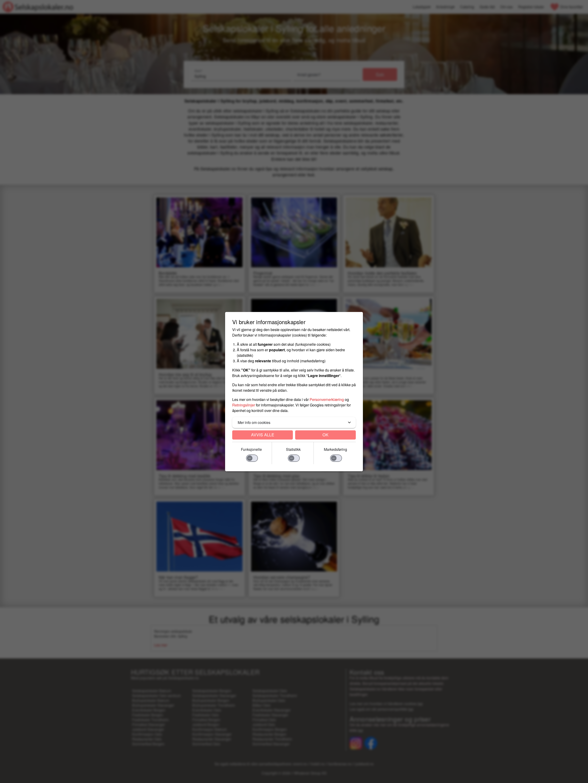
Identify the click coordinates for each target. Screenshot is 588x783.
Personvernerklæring (327, 399)
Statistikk (293, 449)
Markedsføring (335, 449)
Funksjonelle (251, 449)
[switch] (252, 458)
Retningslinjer (243, 405)
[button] (294, 422)
